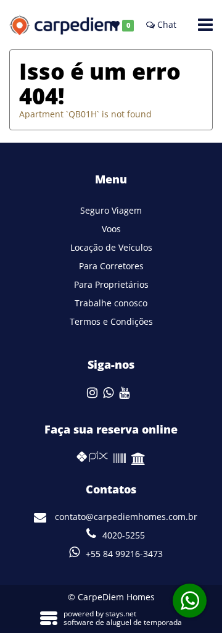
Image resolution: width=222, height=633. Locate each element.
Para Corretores (111, 266)
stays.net (120, 613)
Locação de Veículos (111, 247)
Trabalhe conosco (111, 303)
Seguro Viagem (111, 210)
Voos (111, 229)
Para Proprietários (111, 284)
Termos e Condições (111, 321)
